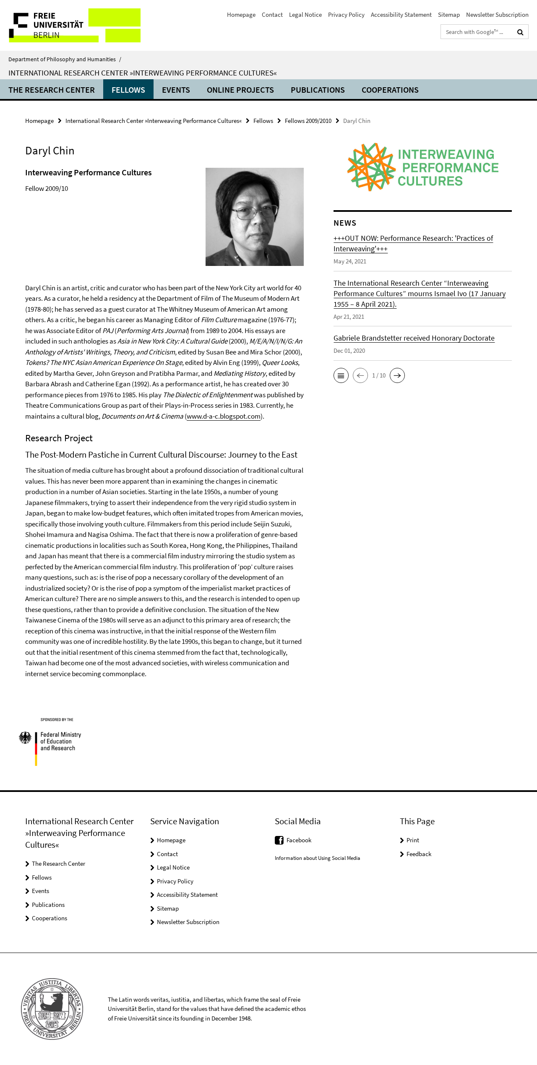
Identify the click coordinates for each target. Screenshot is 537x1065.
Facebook (299, 840)
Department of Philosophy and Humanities (64, 59)
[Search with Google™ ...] (520, 32)
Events (176, 89)
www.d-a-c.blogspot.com (224, 416)
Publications (318, 89)
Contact (272, 14)
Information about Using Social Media (317, 858)
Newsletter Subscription (497, 14)
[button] (341, 375)
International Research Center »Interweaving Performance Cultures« (142, 73)
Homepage (241, 14)
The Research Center (51, 89)
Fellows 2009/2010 (308, 121)
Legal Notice (305, 14)
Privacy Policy (346, 14)
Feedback (419, 854)
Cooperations (390, 89)
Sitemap (449, 14)
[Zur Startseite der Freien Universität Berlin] (70, 25)
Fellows (128, 89)
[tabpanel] (164, 422)
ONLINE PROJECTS (240, 89)
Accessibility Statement (401, 14)
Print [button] (413, 840)
